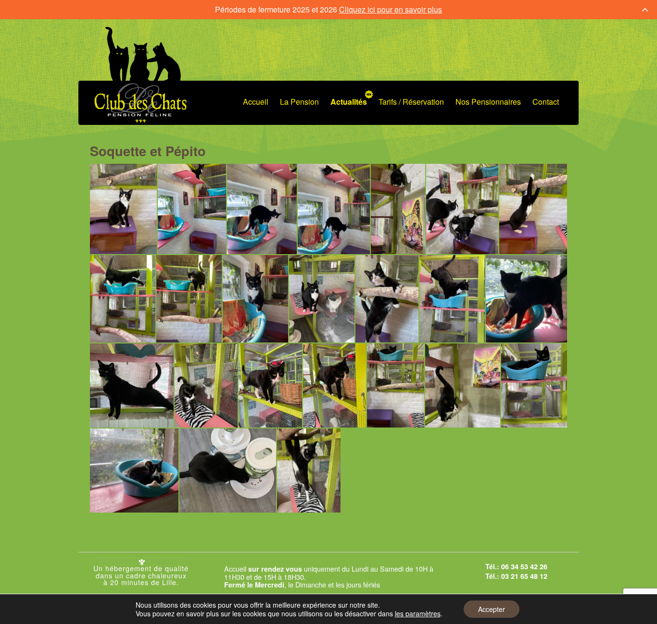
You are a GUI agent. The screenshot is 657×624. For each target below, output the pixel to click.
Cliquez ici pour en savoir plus (390, 9)
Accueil (255, 101)
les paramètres (418, 613)
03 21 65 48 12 (524, 576)
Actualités (348, 101)
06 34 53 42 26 (524, 566)
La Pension (299, 101)
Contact (545, 101)
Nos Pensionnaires (488, 101)
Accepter (491, 609)
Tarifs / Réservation (411, 101)
